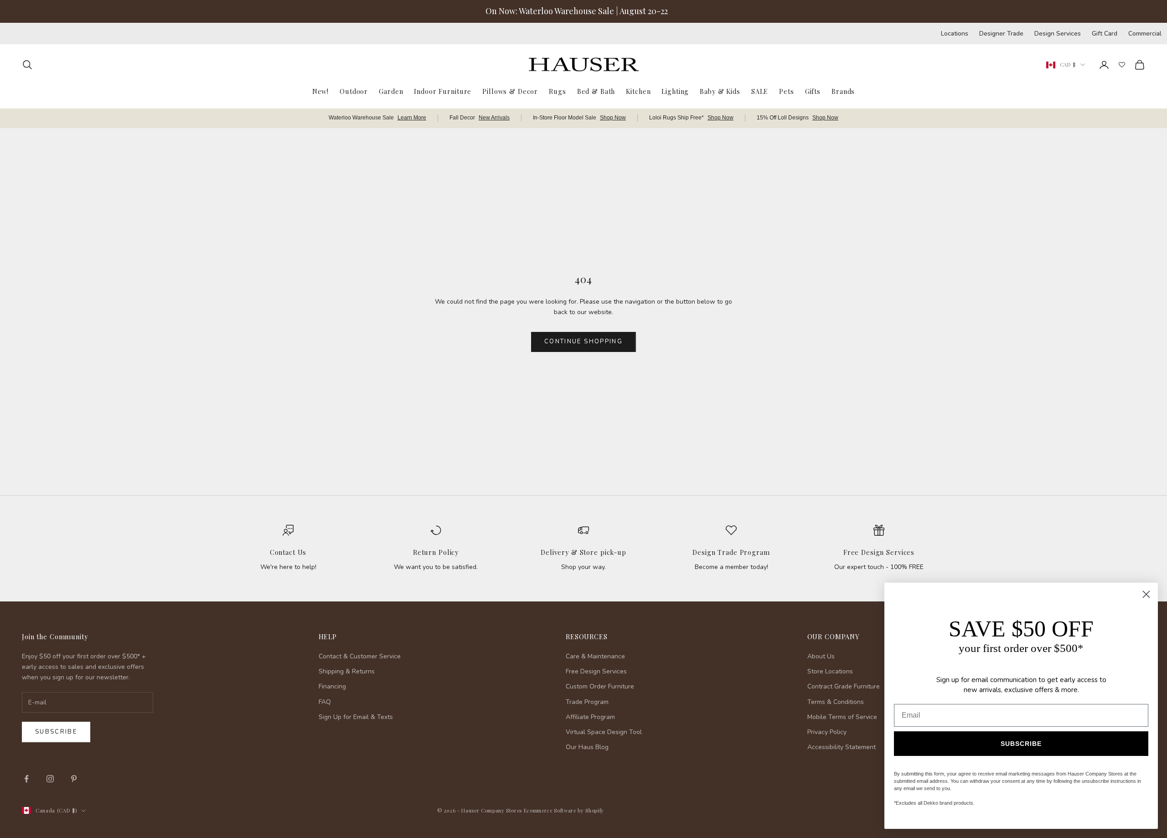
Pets (786, 90)
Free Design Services (878, 552)
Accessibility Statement (841, 747)
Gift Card (1104, 33)
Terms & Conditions (835, 702)
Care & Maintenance (595, 656)
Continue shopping (583, 341)
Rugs (557, 90)
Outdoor (354, 90)
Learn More (412, 117)
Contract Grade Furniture (843, 686)
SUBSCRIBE (1021, 743)
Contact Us (288, 552)
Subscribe (56, 732)
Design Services (1057, 33)
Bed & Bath (596, 90)
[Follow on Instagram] (50, 778)
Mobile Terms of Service (842, 717)
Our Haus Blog (587, 747)
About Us (821, 656)
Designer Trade (1001, 33)
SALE (759, 90)
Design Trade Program (730, 552)
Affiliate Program (590, 717)
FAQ (325, 702)
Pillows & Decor (510, 90)
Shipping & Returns (347, 671)
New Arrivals (494, 117)
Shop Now (613, 117)
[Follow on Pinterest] (73, 778)
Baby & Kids (720, 90)
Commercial (1145, 33)
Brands (843, 90)
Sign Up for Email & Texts (356, 717)
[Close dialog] (1146, 594)
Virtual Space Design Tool (604, 732)
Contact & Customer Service (360, 656)
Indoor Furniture (442, 90)
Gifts (813, 90)
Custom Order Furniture (600, 686)
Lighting (675, 90)
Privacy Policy (827, 732)
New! (320, 90)
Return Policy (436, 552)
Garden (391, 90)
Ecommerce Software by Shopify (564, 810)
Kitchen (638, 90)
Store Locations (830, 671)
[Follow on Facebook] (26, 778)
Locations (954, 33)
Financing (332, 686)
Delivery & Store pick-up (583, 552)
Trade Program (587, 702)
